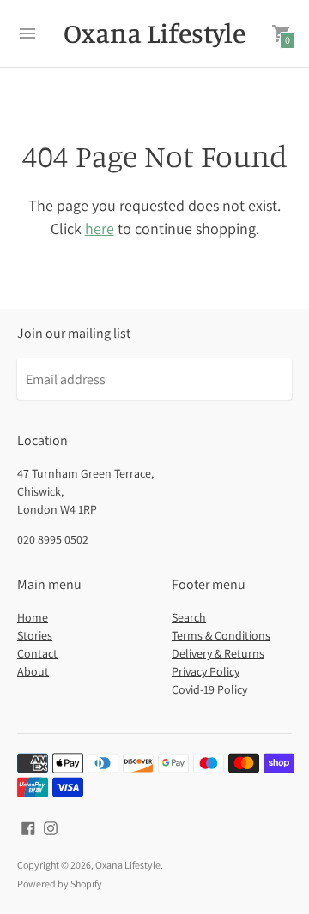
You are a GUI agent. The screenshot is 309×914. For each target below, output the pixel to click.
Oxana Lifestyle (128, 864)
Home (32, 617)
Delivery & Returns (218, 653)
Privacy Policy (205, 671)
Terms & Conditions (221, 635)
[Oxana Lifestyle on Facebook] (28, 827)
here (99, 228)
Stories (34, 635)
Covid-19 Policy (209, 689)
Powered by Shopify (59, 883)
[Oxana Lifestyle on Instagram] (51, 827)
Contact (37, 653)
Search (189, 617)
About (33, 671)
